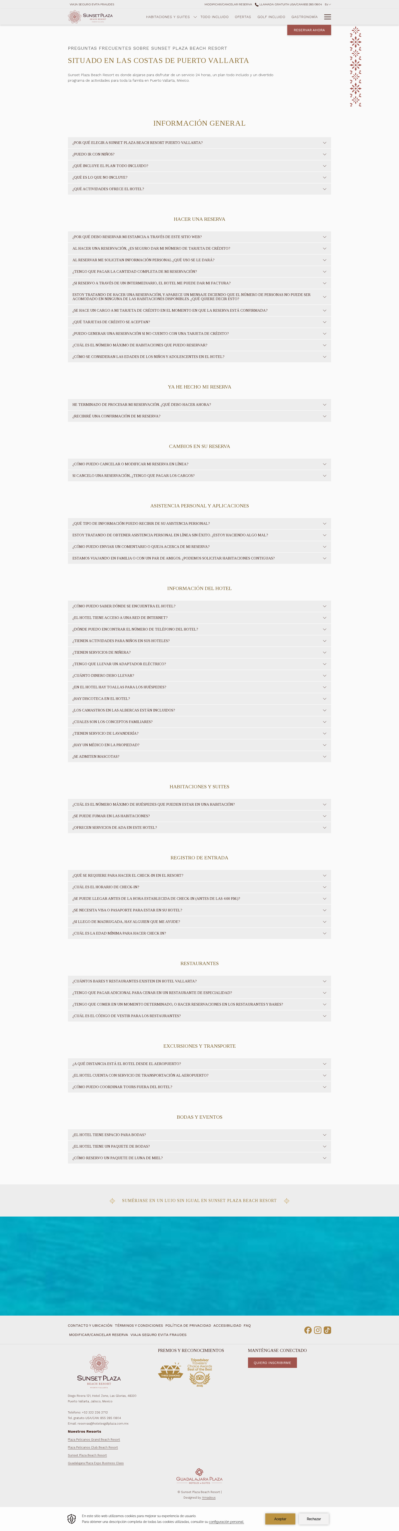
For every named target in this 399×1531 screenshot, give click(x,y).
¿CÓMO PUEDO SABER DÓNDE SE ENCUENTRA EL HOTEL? (124, 606)
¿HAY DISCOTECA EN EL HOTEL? (101, 699)
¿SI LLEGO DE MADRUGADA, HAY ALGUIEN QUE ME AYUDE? (126, 922)
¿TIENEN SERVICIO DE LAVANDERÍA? (106, 733)
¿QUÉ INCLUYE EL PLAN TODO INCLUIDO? (110, 166)
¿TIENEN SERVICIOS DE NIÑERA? (102, 652)
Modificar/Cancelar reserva (98, 1334)
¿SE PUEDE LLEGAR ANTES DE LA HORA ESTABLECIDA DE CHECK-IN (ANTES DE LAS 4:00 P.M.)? (156, 899)
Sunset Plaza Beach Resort (87, 1455)
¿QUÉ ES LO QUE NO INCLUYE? (100, 177)
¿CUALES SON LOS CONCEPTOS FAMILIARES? (113, 722)
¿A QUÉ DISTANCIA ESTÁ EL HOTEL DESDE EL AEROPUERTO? (127, 1064)
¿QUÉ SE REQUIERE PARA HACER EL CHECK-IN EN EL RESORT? (128, 875)
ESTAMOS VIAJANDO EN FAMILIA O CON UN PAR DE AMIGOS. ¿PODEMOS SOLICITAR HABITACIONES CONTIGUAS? (174, 558)
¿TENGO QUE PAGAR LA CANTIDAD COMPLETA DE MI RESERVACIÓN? (135, 271)
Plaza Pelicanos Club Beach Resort (93, 1447)
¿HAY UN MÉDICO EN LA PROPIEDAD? (106, 745)
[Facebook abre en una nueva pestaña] (308, 1329)
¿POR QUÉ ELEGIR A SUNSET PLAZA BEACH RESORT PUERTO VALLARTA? (138, 143)
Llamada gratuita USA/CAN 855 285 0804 (290, 4)
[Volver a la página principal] (90, 17)
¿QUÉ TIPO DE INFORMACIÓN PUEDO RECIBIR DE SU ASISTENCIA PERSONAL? (141, 523)
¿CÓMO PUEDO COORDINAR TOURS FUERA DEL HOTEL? (122, 1087)
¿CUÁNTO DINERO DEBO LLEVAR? (103, 675)
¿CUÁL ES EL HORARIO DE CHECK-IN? (106, 887)
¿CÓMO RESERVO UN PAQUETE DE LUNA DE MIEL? (118, 1158)
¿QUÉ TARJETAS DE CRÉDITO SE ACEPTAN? (111, 322)
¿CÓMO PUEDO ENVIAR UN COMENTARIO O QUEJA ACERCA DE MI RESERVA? (141, 547)
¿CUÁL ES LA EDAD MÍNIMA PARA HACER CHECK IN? (119, 933)
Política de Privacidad (188, 1325)
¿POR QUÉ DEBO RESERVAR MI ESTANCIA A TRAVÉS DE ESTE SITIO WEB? (137, 237)
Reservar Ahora (309, 30)
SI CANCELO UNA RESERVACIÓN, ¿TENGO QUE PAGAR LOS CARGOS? (134, 476)
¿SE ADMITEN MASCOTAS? (96, 756)
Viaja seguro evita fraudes (158, 1334)
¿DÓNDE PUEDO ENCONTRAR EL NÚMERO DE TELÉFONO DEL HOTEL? (135, 629)
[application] (199, 1519)
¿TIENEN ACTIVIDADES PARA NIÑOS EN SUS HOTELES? (121, 641)
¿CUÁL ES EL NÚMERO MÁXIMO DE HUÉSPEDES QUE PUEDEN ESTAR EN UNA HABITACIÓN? (154, 804)
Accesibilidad (227, 1325)
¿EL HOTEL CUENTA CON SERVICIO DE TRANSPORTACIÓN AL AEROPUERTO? (141, 1075)
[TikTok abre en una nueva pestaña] (327, 1329)
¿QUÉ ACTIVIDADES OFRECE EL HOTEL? (108, 189)
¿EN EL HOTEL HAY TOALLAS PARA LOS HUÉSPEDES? (119, 687)
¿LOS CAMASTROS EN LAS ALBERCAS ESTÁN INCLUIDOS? (124, 710)
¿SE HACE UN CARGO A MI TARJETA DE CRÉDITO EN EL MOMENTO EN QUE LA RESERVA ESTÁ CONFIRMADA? (170, 310)
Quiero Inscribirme (272, 1363)
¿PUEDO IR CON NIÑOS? (94, 154)
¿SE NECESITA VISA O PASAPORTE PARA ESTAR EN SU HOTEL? (127, 910)
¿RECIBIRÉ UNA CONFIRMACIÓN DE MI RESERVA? (116, 416)
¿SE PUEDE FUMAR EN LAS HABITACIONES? (111, 816)
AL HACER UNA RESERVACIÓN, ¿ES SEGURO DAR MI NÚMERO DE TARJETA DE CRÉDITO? (151, 248)
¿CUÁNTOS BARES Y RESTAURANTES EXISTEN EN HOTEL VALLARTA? (135, 981)
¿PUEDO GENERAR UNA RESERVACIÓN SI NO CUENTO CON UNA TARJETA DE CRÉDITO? (151, 333)
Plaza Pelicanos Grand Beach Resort (94, 1439)
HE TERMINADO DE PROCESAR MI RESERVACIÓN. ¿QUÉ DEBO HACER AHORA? (142, 405)
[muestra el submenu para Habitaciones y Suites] (195, 17)
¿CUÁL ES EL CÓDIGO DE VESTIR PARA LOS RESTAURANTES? (127, 1016)
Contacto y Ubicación (90, 1325)
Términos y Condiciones (139, 1325)
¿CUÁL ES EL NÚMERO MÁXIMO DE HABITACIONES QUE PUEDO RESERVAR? (140, 345)
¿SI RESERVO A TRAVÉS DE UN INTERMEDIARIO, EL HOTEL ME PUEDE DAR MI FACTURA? (152, 283)
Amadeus (209, 1497)
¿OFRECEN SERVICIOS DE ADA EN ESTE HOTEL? (115, 827)
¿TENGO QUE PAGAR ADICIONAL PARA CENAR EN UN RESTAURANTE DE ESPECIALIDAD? (152, 993)
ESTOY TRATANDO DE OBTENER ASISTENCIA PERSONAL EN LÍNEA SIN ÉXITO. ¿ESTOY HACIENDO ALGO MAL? (170, 535)
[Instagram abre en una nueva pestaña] (317, 1329)
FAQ (247, 1325)
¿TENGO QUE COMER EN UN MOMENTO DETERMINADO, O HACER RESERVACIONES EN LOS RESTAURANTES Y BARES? (178, 1004)
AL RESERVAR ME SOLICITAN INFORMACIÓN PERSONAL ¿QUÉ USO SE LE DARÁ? (144, 260)
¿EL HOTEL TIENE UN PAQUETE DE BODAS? (111, 1146)
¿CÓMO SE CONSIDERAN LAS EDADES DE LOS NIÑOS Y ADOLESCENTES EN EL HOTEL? (148, 357)
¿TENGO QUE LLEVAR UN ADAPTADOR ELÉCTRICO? (119, 664)
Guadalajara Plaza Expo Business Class (96, 1463)
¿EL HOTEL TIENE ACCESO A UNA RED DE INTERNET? (120, 618)
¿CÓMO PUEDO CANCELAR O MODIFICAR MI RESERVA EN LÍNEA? (130, 464)
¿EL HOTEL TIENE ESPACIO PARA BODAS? (109, 1135)
